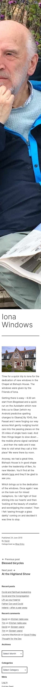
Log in (5, 682)
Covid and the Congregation (15, 596)
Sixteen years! (17, 627)
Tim (3, 623)
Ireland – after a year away (14, 607)
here (11, 474)
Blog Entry (19, 544)
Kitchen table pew (19, 619)
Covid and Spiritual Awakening (16, 592)
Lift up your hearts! (11, 600)
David (6, 541)
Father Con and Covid (12, 604)
